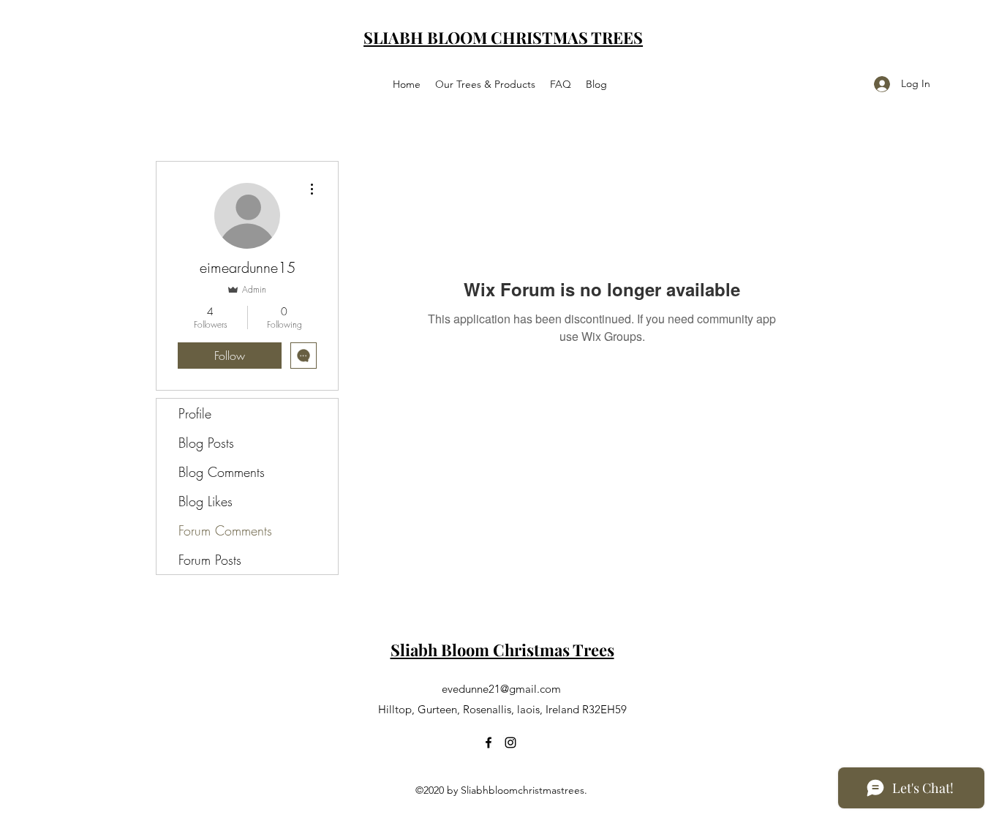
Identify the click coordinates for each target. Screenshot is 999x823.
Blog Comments (221, 472)
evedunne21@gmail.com (501, 689)
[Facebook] (488, 742)
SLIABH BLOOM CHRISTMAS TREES (503, 37)
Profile (194, 413)
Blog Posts (206, 442)
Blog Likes (205, 501)
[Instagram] (510, 742)
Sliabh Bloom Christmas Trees (502, 650)
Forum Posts (209, 559)
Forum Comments (225, 530)
